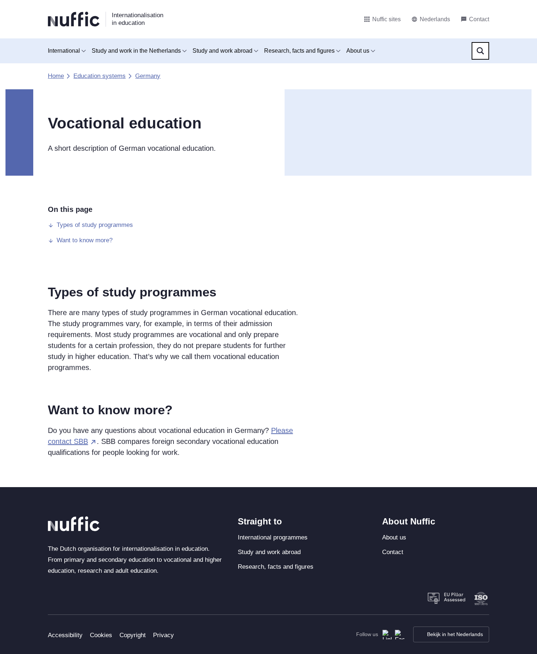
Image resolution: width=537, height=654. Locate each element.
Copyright (132, 635)
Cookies (101, 635)
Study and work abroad (222, 51)
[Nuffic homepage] (74, 19)
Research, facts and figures (299, 51)
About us (357, 51)
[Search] (480, 51)
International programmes (273, 537)
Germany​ (147, 75)
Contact (392, 552)
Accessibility (65, 635)
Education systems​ (99, 75)
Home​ (56, 75)
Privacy (163, 635)
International (64, 51)
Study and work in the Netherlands (136, 51)
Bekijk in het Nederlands (455, 634)
